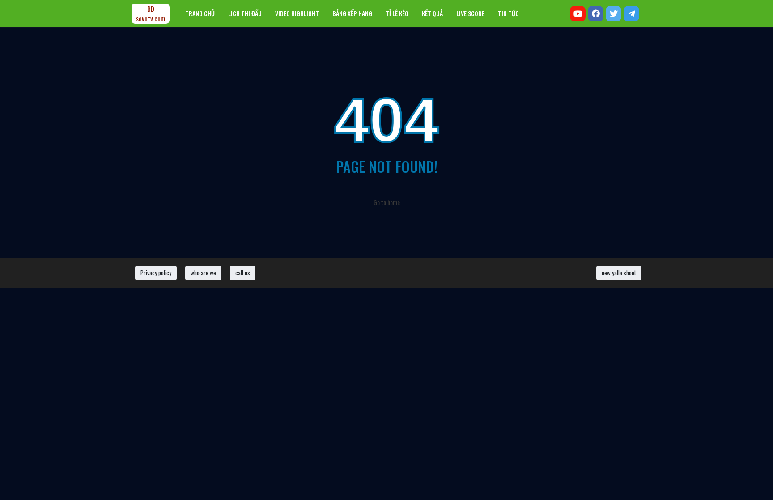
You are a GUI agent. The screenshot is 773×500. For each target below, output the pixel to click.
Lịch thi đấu (245, 13)
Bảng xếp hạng (352, 13)
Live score (470, 13)
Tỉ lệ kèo (397, 13)
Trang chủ (200, 13)
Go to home (387, 202)
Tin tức (508, 13)
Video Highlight (297, 13)
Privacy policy (155, 272)
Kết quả (432, 13)
